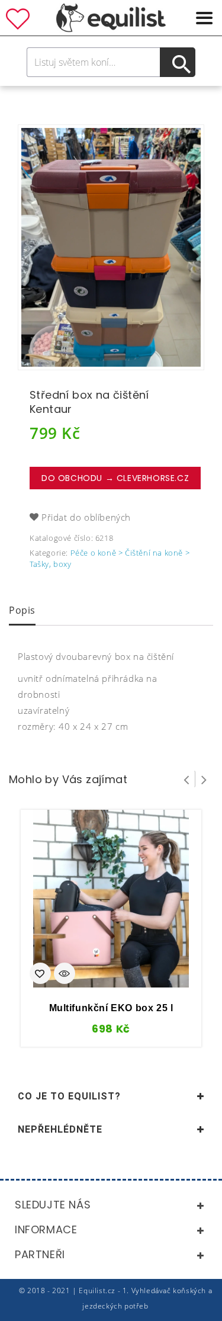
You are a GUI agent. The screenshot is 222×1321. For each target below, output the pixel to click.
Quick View (64, 974)
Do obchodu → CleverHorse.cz (115, 478)
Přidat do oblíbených (86, 517)
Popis (22, 610)
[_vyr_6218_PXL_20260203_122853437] (111, 247)
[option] (111, 247)
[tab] (22, 611)
